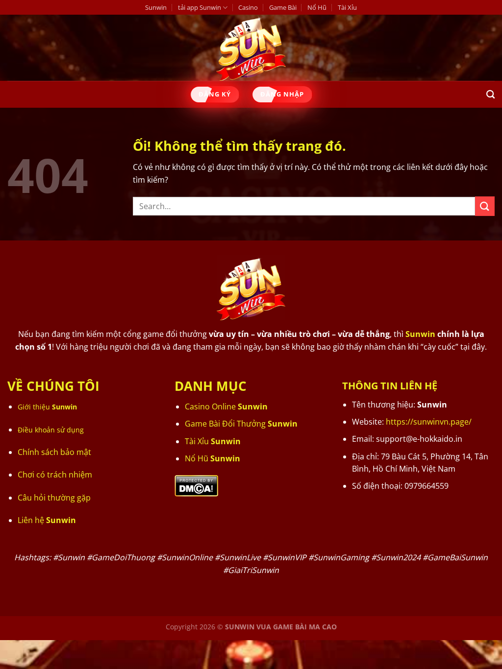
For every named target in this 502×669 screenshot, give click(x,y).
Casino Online (226, 406)
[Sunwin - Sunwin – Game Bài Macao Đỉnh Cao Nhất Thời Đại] (251, 48)
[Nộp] (485, 205)
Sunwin (156, 7)
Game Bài (283, 7)
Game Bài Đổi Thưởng (241, 423)
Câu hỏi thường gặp (54, 497)
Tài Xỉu (347, 7)
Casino (248, 7)
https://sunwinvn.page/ (429, 421)
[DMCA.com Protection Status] (196, 484)
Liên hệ (47, 520)
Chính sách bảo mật (54, 452)
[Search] (490, 95)
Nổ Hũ (316, 7)
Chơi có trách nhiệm (55, 474)
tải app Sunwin (199, 7)
